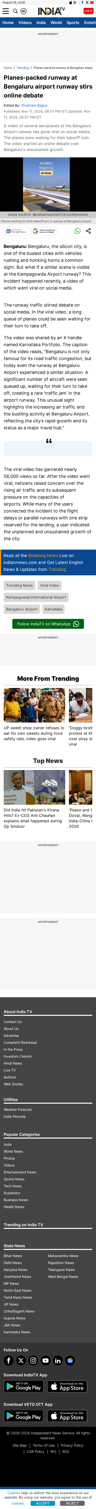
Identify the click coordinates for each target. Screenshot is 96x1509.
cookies (17, 1503)
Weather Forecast (18, 1109)
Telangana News (61, 1269)
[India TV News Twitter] (87, 2)
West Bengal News (63, 1276)
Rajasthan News (61, 1263)
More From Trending (48, 678)
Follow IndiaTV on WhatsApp (44, 623)
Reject (72, 1503)
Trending (23, 68)
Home (8, 22)
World (56, 22)
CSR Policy (35, 1451)
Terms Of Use (44, 1445)
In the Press (13, 1049)
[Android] (75, 2)
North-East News (17, 1290)
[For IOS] (67, 1416)
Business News (16, 1200)
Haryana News (15, 1269)
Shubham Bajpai (34, 105)
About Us (11, 1028)
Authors (10, 1077)
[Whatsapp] (77, 231)
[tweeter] (21, 1360)
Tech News (13, 1186)
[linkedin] (58, 1360)
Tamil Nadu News (18, 1297)
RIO (53, 1451)
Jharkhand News (17, 1276)
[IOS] (70, 2)
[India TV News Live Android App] (24, 1386)
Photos (9, 1158)
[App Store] (67, 1386)
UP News (11, 1304)
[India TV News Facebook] (82, 2)
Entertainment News (20, 1172)
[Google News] (16, 231)
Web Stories (13, 1084)
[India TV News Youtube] (92, 2)
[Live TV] (89, 11)
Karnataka (53, 609)
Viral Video (49, 585)
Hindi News (13, 1063)
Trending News (19, 585)
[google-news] (70, 1360)
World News (13, 1151)
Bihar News (13, 1256)
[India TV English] (51, 11)
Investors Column (18, 1056)
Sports (73, 22)
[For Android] (24, 1416)
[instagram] (33, 1360)
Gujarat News (14, 1318)
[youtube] (45, 1360)
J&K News (12, 1325)
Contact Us (13, 1022)
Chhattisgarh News (19, 1311)
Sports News (14, 1179)
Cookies (13, 1493)
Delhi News (13, 1263)
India (41, 22)
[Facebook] (9, 1360)
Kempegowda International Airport (36, 597)
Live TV (10, 1070)
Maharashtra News (63, 1256)
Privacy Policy (72, 1445)
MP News (11, 1283)
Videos (25, 22)
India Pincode (15, 1116)
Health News (14, 1207)
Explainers (12, 1193)
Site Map (20, 1445)
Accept (43, 1503)
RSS (66, 1451)
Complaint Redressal (20, 1042)
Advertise (11, 1035)
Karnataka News (17, 1332)
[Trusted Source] (43, 231)
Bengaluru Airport (21, 609)
